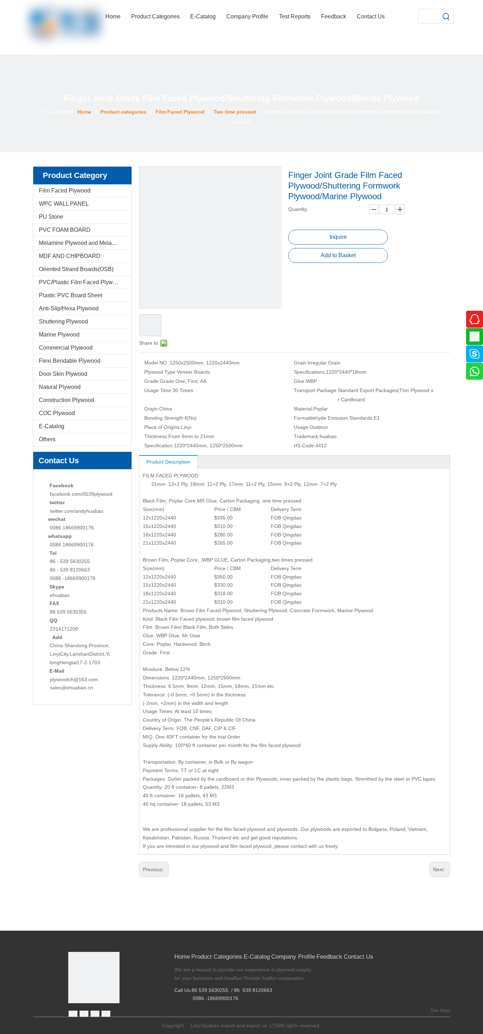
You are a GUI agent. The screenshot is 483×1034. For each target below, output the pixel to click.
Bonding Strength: (164, 418)
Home (182, 956)
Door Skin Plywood (63, 374)
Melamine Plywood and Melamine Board (85, 243)
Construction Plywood (66, 400)
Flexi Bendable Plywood (69, 361)
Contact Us (358, 956)
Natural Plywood (60, 387)
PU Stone (51, 217)
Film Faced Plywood (65, 191)
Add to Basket (338, 255)
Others (47, 439)
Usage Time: (158, 390)
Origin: (151, 409)
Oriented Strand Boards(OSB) (76, 269)
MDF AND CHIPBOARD (69, 256)
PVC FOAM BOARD (65, 230)
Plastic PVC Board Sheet (70, 295)
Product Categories (216, 956)
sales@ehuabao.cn (71, 687)
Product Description (168, 462)
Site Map (440, 1010)
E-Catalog (51, 426)
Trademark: (307, 436)
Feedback (329, 956)
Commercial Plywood (66, 348)
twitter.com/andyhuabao (76, 511)
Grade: (152, 381)
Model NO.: (157, 363)
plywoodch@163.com (74, 679)
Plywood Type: (160, 372)
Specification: (159, 445)
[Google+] (84, 1015)
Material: (303, 409)
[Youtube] (105, 1015)
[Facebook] (73, 1015)
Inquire (338, 237)
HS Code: (304, 445)
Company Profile (293, 956)
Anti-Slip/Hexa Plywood (69, 308)
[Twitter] (95, 1015)
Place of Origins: (162, 427)
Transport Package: (316, 390)
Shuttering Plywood (63, 321)
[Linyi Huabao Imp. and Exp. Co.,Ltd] (94, 977)
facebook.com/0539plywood (81, 494)
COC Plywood (57, 413)
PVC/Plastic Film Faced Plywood (80, 282)
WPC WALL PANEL (64, 204)
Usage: (302, 427)
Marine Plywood (59, 335)
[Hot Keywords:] (446, 16)
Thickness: (156, 436)
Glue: (300, 381)
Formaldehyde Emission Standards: (334, 418)
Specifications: (310, 372)
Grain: (301, 363)
